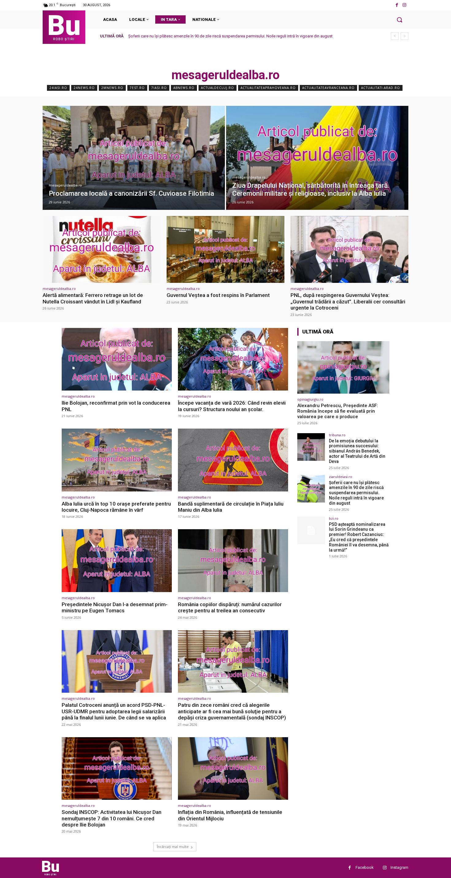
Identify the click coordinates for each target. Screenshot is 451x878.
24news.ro (84, 88)
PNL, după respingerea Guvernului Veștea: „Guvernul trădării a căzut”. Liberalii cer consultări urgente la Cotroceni (348, 301)
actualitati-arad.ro (380, 88)
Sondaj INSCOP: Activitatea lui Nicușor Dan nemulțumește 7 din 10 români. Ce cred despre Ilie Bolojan (111, 818)
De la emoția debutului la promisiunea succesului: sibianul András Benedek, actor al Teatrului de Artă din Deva (357, 451)
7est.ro (137, 88)
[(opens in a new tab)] (134, 158)
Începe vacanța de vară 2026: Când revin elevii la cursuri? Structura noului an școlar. (232, 406)
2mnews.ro (112, 88)
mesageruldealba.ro (65, 185)
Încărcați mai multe (173, 846)
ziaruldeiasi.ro (340, 476)
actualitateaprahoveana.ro (268, 88)
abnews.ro (184, 88)
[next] (404, 36)
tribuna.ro (337, 435)
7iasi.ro (159, 88)
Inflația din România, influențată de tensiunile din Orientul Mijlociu (230, 815)
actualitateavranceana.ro (328, 88)
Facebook (365, 867)
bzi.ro (333, 518)
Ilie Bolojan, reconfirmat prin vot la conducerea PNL (116, 406)
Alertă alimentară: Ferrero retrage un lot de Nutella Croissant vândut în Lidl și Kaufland (93, 298)
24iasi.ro (58, 88)
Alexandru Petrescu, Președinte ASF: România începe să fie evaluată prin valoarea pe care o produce (337, 411)
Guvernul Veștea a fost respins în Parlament (218, 295)
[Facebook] (397, 5)
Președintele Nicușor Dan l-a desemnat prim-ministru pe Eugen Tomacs (115, 607)
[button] (399, 20)
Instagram (399, 867)
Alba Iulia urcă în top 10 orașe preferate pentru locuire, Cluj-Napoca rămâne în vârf (116, 507)
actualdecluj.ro (217, 88)
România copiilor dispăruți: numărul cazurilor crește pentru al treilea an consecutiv (230, 607)
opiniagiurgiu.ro (310, 399)
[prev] (395, 36)
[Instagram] (404, 5)
